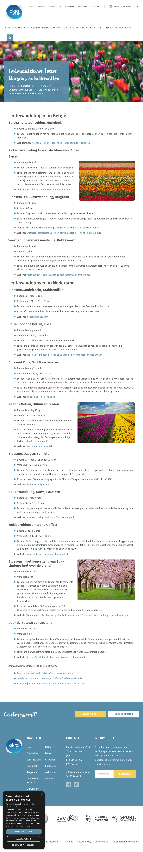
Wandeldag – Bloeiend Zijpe (40, 397)
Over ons (104, 27)
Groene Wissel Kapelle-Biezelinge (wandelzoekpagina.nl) (55, 657)
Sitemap (69, 841)
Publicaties (55, 6)
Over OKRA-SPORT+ (33, 780)
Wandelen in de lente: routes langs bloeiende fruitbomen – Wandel (50, 678)
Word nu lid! (90, 714)
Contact (96, 6)
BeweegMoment (39, 27)
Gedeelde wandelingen (20, 89)
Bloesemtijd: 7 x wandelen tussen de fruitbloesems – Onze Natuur (51, 683)
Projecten (32, 772)
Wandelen (46, 86)
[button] (24, 844)
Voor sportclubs (83, 27)
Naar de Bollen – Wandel (39, 446)
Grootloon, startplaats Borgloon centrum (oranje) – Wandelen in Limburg (63, 233)
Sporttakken (20, 27)
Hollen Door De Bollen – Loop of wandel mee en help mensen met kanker (64, 354)
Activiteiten (32, 753)
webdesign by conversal (126, 841)
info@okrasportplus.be (78, 772)
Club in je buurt (34, 759)
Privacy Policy (84, 841)
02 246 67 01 (76, 776)
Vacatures (83, 6)
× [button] (41, 794)
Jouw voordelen (124, 714)
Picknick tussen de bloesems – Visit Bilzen (48, 189)
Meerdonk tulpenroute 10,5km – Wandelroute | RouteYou (60, 143)
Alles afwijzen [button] (23, 839)
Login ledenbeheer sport (126, 6)
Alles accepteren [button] (23, 831)
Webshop (69, 6)
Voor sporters (58, 27)
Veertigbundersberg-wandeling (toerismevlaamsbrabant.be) (58, 274)
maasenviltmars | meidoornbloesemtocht (47, 554)
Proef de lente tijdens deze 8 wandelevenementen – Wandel (46, 673)
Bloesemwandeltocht (37, 316)
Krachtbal (32, 766)
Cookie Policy (101, 841)
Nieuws (41, 6)
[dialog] (24, 820)
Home (8, 27)
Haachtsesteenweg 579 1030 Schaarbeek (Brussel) (78, 751)
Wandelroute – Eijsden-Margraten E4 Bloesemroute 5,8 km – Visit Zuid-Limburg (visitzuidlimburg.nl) (77, 615)
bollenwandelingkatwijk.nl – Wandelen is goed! (50, 517)
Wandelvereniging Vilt (37, 484)
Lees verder (25, 826)
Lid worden (121, 27)
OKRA (31, 6)
